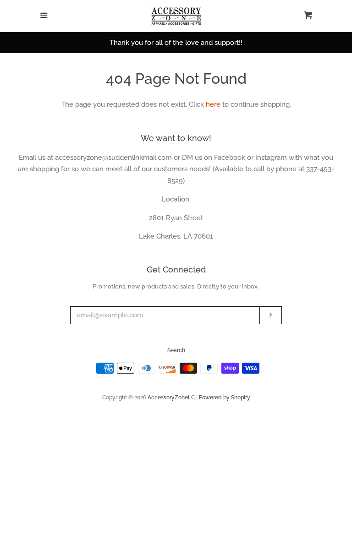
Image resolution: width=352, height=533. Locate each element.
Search (176, 350)
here (213, 104)
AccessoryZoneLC (171, 397)
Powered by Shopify (224, 397)
